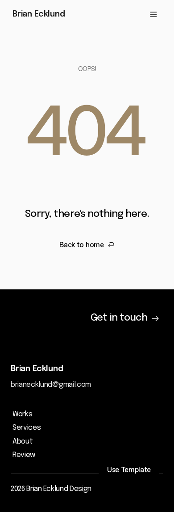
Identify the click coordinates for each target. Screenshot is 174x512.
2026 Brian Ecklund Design (51, 489)
